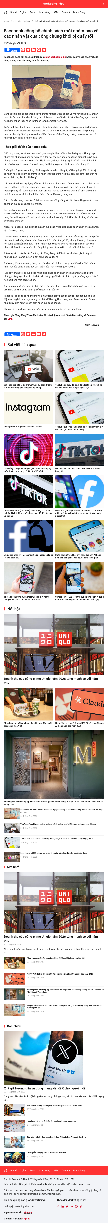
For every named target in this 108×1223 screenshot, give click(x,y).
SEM (55, 12)
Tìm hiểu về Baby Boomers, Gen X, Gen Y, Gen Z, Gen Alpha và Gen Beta (56, 1137)
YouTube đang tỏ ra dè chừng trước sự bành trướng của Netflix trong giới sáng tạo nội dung (58, 824)
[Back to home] (54, 4)
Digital (23, 12)
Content (66, 12)
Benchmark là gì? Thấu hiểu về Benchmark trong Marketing (51, 1121)
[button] (5, 4)
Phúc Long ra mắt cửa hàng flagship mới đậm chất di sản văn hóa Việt (56, 958)
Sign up (28, 1212)
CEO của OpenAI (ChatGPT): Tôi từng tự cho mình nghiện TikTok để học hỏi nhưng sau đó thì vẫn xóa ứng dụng (28, 513)
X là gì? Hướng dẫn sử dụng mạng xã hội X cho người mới (44, 1088)
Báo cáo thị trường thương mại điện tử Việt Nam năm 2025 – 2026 (54, 1105)
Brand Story (79, 12)
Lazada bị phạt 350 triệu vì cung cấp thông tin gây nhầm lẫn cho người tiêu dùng (53, 853)
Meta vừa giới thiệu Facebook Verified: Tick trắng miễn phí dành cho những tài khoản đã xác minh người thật (78, 513)
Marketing (44, 12)
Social (33, 12)
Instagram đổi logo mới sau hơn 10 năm (23, 426)
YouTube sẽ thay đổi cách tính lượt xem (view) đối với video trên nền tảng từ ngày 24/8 (56, 838)
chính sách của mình (55, 57)
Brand (13, 12)
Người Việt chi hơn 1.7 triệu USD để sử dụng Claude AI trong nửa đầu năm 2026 (60, 974)
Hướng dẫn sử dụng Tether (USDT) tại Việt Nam (46, 1153)
